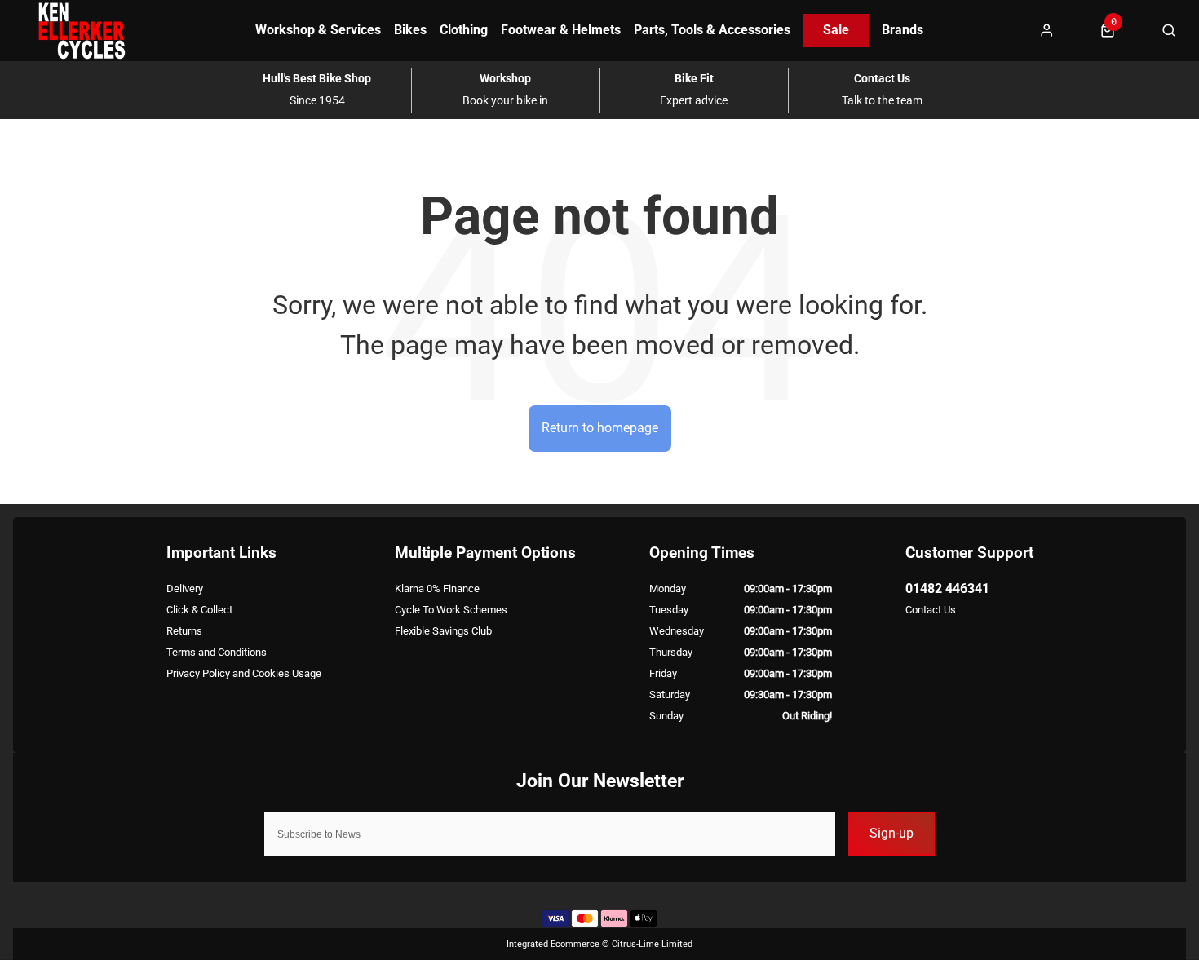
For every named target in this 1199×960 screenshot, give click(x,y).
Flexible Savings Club (443, 631)
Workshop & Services (318, 30)
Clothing (464, 30)
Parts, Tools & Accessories (712, 30)
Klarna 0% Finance (437, 588)
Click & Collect (199, 610)
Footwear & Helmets (561, 30)
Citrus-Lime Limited (652, 944)
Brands (902, 30)
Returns (184, 631)
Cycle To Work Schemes (451, 610)
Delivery (184, 588)
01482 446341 (947, 588)
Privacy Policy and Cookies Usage (243, 673)
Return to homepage (600, 428)
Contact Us (930, 610)
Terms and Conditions (216, 652)
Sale (836, 30)
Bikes (410, 30)
